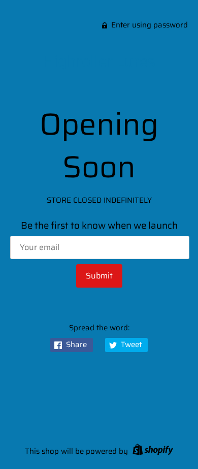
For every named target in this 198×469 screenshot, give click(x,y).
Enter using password (149, 25)
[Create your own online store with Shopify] (151, 451)
